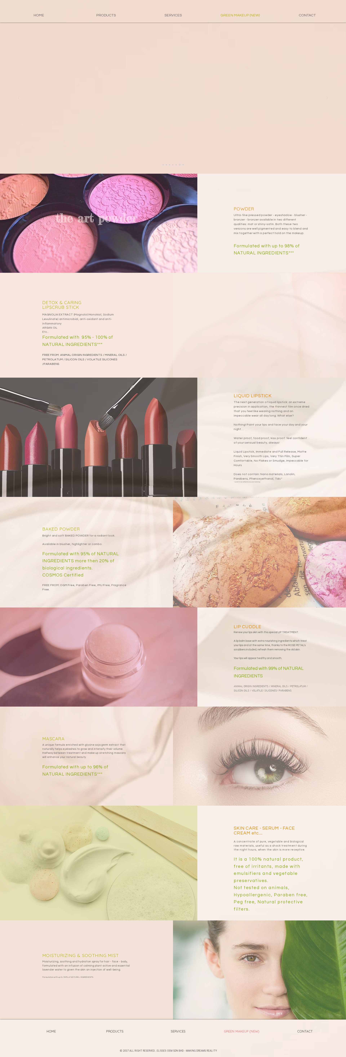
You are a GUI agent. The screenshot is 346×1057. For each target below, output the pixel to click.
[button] (106, 15)
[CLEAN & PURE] (173, 165)
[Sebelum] (18, 98)
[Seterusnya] (327, 98)
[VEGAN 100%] (169, 164)
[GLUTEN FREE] (176, 164)
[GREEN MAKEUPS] (163, 164)
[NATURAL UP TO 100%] (179, 164)
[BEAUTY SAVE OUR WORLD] (183, 164)
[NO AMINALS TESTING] (166, 164)
